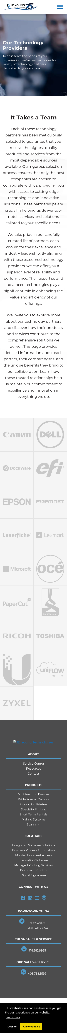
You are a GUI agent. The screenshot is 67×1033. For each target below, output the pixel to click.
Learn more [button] (13, 1017)
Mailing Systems (33, 819)
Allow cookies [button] (31, 1026)
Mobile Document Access (33, 855)
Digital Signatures (33, 875)
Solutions (33, 836)
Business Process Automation (33, 850)
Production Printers (33, 804)
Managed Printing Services (33, 865)
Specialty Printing (33, 809)
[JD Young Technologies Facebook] (23, 898)
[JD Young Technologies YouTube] (37, 898)
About (33, 754)
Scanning (33, 824)
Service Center (33, 763)
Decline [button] (12, 1026)
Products (33, 785)
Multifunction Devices (33, 794)
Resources (33, 768)
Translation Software (33, 860)
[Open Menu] (59, 7)
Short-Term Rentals (33, 814)
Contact (33, 773)
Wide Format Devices (33, 799)
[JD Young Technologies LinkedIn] (30, 898)
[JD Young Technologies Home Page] (20, 7)
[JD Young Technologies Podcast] (44, 898)
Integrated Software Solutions (33, 845)
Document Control (33, 870)
